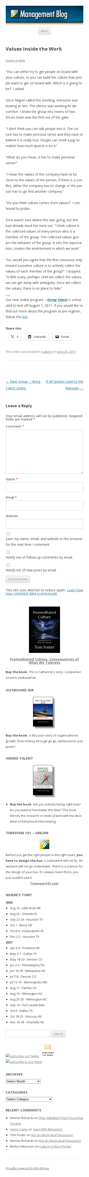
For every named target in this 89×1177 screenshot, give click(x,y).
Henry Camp (19, 1129)
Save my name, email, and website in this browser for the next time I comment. (44, 541)
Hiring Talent (57, 299)
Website (12, 516)
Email (11, 497)
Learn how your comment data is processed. (44, 592)
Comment (15, 426)
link (25, 317)
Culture (47, 351)
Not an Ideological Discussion (52, 1135)
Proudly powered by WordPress (27, 1168)
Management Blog (44, 15)
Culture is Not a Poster (55, 1146)
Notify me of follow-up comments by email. (39, 557)
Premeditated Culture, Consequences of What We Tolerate (44, 661)
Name (12, 479)
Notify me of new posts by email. (31, 570)
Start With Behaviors (47, 1129)
